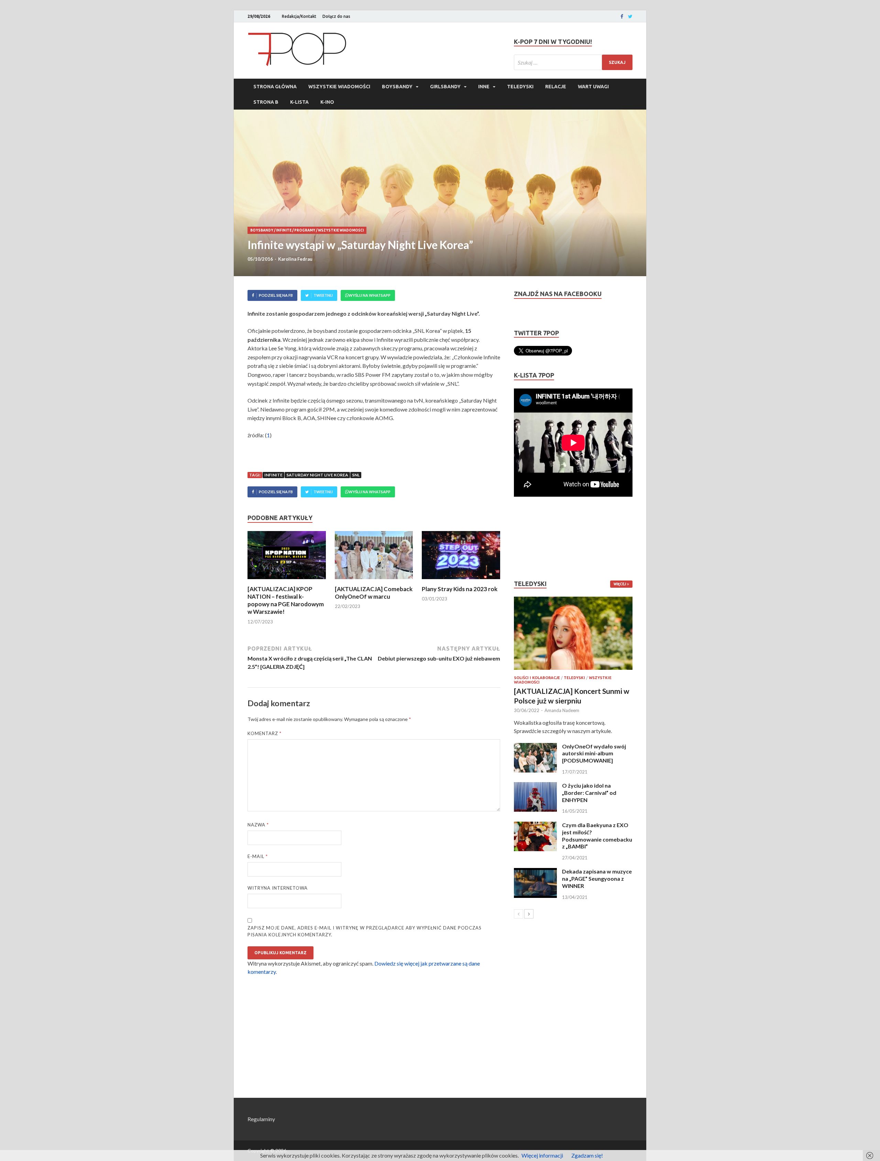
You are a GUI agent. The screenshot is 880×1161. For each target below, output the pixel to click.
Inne (484, 86)
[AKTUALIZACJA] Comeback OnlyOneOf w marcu (373, 592)
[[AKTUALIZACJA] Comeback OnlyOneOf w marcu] (374, 581)
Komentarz (265, 733)
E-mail (258, 856)
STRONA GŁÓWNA (275, 86)
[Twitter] (630, 16)
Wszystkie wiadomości (339, 86)
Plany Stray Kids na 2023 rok (459, 589)
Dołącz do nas (336, 16)
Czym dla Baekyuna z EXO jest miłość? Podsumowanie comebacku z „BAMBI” (597, 835)
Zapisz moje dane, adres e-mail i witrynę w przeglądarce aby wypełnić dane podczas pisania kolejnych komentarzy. (365, 931)
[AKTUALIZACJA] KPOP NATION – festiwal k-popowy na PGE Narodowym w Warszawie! (286, 600)
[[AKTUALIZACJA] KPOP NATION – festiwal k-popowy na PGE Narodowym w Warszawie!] (287, 581)
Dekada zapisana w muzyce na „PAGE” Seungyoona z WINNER (597, 878)
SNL (356, 474)
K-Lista (299, 102)
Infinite (284, 230)
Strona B (265, 102)
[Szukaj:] (573, 62)
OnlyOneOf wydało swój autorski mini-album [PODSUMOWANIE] (594, 753)
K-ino (327, 102)
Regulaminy (261, 1119)
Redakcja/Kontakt (299, 16)
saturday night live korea (317, 474)
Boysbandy (397, 86)
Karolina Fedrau (295, 259)
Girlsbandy (445, 86)
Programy (304, 230)
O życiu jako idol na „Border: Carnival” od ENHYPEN (589, 792)
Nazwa (258, 824)
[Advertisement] (534, 538)
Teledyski (520, 86)
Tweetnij (323, 295)
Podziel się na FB (276, 295)
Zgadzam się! (587, 1155)
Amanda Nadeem (561, 710)
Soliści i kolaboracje (537, 678)
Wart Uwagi (593, 86)
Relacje (555, 86)
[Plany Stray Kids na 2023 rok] (461, 581)
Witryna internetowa (278, 888)
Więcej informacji (542, 1155)
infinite (273, 474)
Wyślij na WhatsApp (369, 295)
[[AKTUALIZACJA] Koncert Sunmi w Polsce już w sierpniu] (573, 633)
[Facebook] (622, 16)
